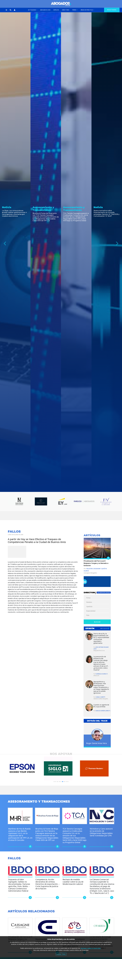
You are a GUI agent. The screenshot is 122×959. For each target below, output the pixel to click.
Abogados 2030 (45, 10)
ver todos (104, 628)
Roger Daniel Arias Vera (96, 743)
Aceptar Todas (61, 954)
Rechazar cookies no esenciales (91, 948)
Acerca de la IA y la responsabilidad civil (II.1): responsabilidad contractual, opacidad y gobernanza (101, 638)
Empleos (56, 10)
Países (74, 10)
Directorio (65, 10)
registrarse (111, 10)
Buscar (97, 622)
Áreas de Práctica (87, 10)
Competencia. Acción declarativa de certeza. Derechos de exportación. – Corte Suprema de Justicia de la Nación (47, 884)
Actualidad (32, 10)
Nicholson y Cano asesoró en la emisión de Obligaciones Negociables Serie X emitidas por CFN (101, 832)
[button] (6, 10)
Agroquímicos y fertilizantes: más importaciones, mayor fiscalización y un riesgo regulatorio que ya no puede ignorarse (101, 687)
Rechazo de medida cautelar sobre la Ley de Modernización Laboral (73, 881)
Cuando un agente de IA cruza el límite (101, 706)
